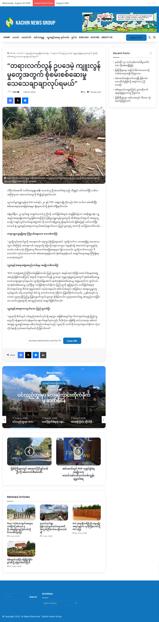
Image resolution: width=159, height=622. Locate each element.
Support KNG (62, 3)
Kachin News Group (52, 616)
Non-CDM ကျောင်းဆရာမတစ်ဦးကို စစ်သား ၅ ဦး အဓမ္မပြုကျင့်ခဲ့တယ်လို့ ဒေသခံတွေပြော (20, 528)
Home (6, 37)
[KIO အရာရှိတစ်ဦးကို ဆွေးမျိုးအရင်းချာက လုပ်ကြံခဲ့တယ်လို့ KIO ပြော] (87, 512)
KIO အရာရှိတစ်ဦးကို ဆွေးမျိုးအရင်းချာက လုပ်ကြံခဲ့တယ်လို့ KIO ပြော (86, 526)
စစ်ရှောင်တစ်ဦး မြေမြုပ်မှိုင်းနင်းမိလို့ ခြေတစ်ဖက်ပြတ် (19, 561)
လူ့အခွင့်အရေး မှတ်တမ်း (58, 37)
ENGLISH (84, 37)
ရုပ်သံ (74, 37)
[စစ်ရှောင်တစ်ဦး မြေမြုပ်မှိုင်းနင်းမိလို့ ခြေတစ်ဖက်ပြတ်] (21, 549)
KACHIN (95, 37)
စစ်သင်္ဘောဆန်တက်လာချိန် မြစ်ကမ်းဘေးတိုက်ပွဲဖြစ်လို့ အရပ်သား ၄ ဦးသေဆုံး (131, 81)
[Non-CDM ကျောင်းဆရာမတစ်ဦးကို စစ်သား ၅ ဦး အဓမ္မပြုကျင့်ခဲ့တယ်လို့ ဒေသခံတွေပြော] (21, 512)
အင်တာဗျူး (39, 37)
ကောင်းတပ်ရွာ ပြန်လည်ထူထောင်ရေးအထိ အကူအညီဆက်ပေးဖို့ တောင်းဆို (53, 528)
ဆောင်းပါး (26, 37)
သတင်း (15, 37)
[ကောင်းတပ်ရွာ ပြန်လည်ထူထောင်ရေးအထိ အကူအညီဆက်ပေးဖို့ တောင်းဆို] (54, 512)
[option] (54, 397)
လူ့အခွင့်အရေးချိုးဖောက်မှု (37, 53)
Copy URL (72, 340)
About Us (106, 37)
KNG (15, 92)
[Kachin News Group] (79, 22)
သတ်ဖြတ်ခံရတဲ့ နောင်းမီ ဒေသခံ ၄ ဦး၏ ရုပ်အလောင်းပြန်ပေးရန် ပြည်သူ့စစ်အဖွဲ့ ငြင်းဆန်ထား (54, 400)
